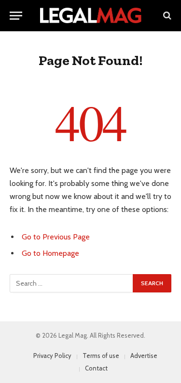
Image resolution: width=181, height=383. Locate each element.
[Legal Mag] (91, 15)
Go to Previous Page (56, 236)
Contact (96, 368)
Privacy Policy (52, 355)
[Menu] (16, 15)
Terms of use (101, 355)
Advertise (143, 355)
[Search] (166, 15)
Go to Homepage (50, 253)
